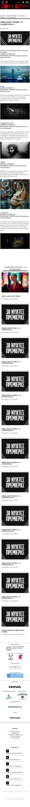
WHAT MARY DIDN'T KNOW (11, 296)
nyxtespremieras (13, 759)
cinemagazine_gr (14, 785)
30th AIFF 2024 (11, 16)
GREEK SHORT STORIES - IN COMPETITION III (11, 396)
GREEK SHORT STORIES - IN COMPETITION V (11, 463)
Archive (2, 16)
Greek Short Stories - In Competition (15, 268)
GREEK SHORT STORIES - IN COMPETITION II (11, 362)
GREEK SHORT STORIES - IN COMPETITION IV (11, 429)
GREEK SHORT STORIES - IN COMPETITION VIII (11, 530)
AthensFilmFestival (14, 753)
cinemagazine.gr (15, 733)
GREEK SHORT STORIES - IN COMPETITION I (11, 329)
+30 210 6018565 (16, 736)
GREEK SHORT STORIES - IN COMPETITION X (11, 597)
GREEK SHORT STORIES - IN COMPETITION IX (11, 564)
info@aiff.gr (16, 738)
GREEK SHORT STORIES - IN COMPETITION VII (11, 497)
